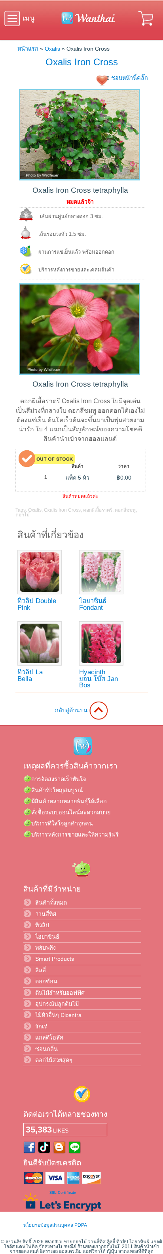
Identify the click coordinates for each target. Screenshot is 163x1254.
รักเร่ (41, 1026)
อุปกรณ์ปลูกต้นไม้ (57, 1004)
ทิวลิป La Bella (30, 675)
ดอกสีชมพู (125, 510)
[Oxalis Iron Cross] (79, 178)
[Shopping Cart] (146, 27)
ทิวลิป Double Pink (36, 604)
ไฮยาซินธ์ (47, 936)
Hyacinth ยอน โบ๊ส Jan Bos (98, 678)
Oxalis (52, 49)
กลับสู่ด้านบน (72, 710)
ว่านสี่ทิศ (45, 914)
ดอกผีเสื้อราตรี (97, 510)
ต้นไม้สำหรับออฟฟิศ (60, 993)
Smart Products (54, 959)
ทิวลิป (42, 925)
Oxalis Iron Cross (81, 62)
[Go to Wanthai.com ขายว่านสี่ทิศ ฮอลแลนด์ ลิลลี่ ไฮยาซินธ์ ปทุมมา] (86, 22)
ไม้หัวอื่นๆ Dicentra (58, 1015)
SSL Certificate (62, 1193)
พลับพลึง (45, 948)
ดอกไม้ (22, 515)
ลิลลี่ (40, 970)
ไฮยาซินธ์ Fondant (92, 604)
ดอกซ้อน (46, 981)
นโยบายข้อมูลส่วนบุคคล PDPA (55, 1225)
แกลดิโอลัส (49, 1037)
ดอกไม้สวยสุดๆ (53, 1060)
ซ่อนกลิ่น (46, 1049)
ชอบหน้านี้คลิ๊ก (129, 78)
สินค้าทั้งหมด (51, 902)
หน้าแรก (27, 49)
